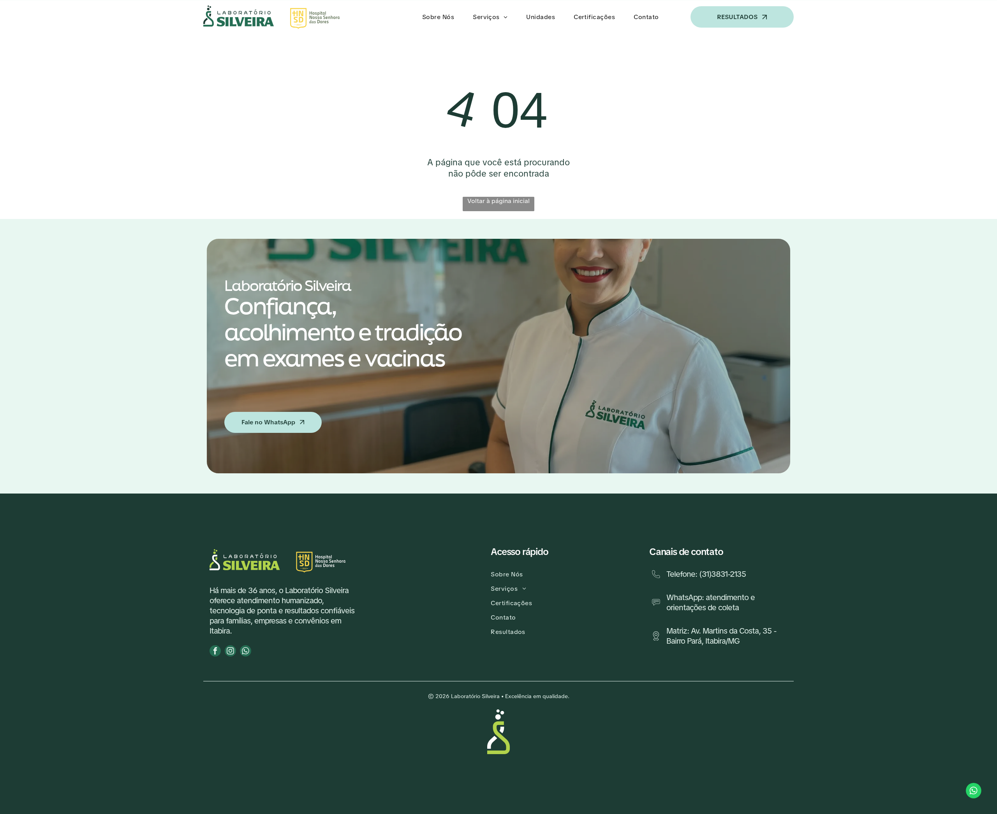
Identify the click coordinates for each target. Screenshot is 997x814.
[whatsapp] (245, 651)
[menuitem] (439, 17)
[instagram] (230, 651)
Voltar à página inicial (498, 201)
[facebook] (215, 651)
